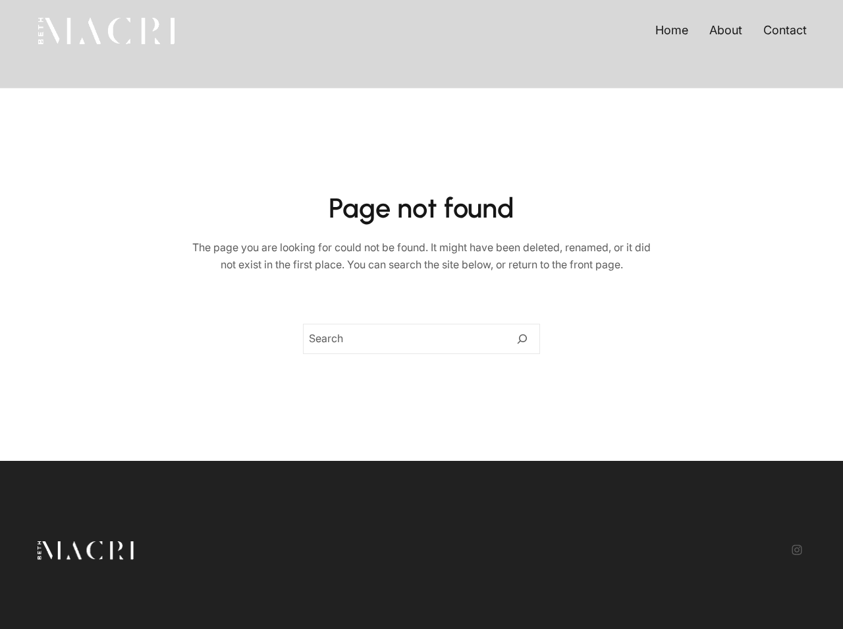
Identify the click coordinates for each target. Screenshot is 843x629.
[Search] (522, 339)
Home (671, 30)
